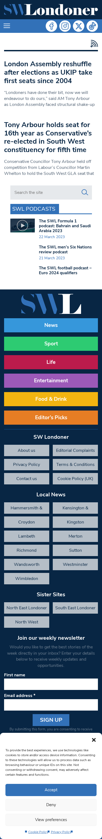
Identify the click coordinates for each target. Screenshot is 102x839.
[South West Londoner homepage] (51, 9)
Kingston (75, 522)
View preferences (51, 819)
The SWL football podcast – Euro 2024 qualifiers (65, 270)
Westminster (75, 564)
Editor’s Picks (51, 417)
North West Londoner (26, 623)
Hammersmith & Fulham (26, 509)
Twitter (78, 26)
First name (14, 675)
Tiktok (92, 26)
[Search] (85, 192)
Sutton (75, 550)
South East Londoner (75, 608)
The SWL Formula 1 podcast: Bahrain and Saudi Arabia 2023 (65, 226)
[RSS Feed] (93, 43)
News (51, 325)
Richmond (26, 550)
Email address (19, 695)
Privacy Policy (61, 832)
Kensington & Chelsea (75, 509)
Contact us (26, 479)
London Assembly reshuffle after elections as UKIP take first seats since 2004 (48, 72)
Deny (51, 805)
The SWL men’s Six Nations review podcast (65, 249)
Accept (51, 790)
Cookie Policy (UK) (75, 479)
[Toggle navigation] (7, 26)
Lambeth (26, 536)
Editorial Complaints (75, 450)
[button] (94, 739)
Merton (75, 536)
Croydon (26, 522)
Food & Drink (51, 399)
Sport (51, 343)
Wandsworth (26, 564)
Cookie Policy (38, 832)
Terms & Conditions (75, 465)
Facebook (51, 26)
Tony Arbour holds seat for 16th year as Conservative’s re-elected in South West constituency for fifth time (48, 137)
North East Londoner (27, 608)
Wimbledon (26, 579)
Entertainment (51, 380)
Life (51, 362)
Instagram (65, 26)
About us (26, 450)
